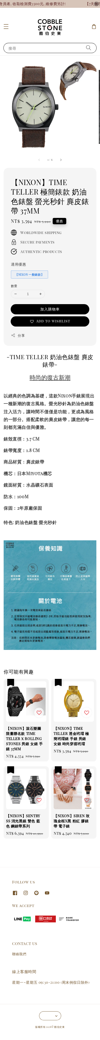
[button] (6, 26)
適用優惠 (18, 264)
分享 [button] (21, 335)
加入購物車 (50, 309)
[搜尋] (88, 48)
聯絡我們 (19, 954)
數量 (14, 286)
